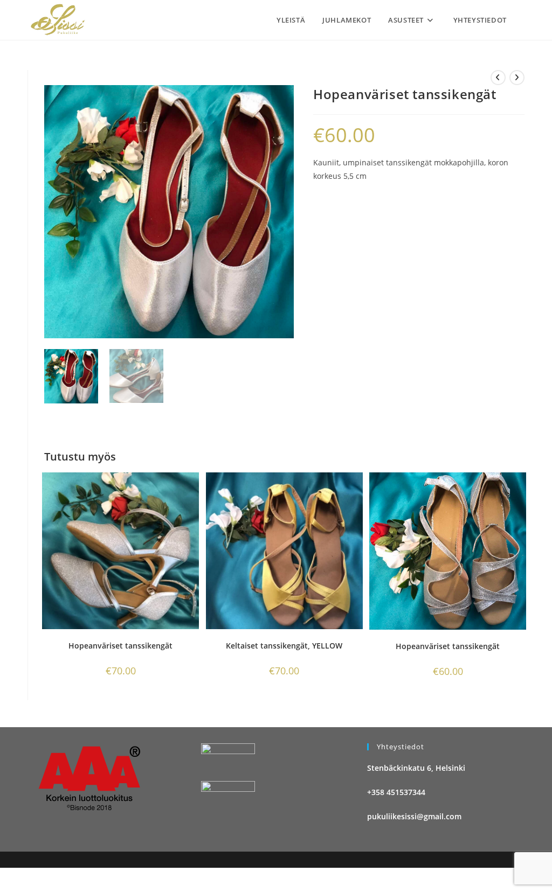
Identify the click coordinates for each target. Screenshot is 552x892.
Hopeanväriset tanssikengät (120, 645)
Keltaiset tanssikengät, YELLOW (284, 645)
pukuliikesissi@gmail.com (414, 816)
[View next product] (517, 77)
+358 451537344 (396, 792)
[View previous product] (498, 77)
